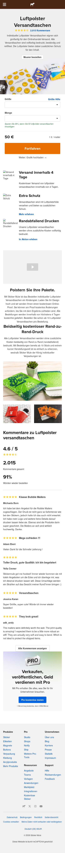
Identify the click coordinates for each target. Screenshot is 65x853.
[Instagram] (35, 806)
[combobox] (32, 105)
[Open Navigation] (4, 4)
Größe (8, 99)
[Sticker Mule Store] (24, 806)
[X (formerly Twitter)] (29, 806)
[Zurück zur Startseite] (32, 4)
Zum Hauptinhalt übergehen (2, 2)
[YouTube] (41, 806)
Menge (8, 112)
